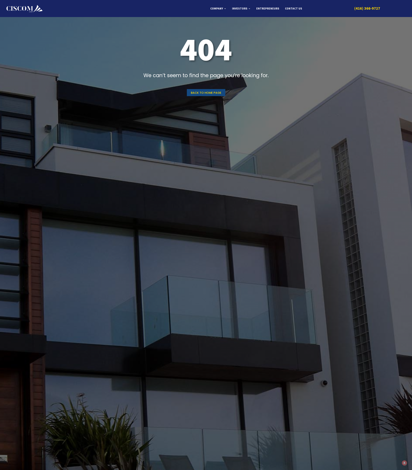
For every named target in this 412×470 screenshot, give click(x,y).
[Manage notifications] (404, 462)
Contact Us (293, 8)
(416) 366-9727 (367, 8)
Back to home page (206, 93)
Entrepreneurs (267, 8)
